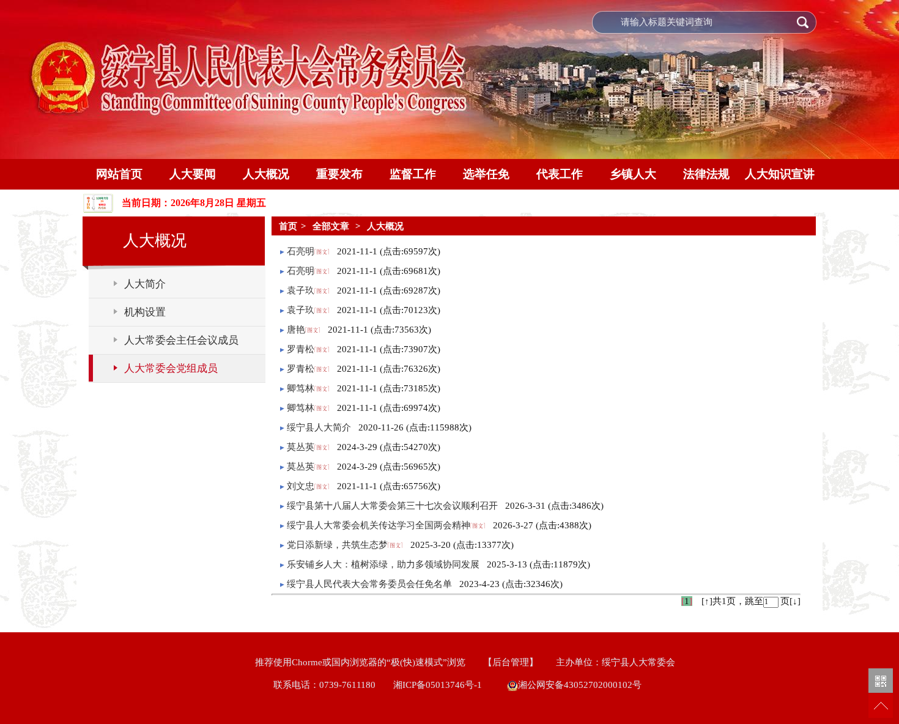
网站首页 (119, 174)
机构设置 (145, 312)
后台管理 (510, 662)
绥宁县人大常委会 (638, 662)
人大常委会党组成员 (171, 368)
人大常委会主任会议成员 (181, 340)
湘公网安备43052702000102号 (580, 685)
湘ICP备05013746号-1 (440, 685)
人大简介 (145, 284)
